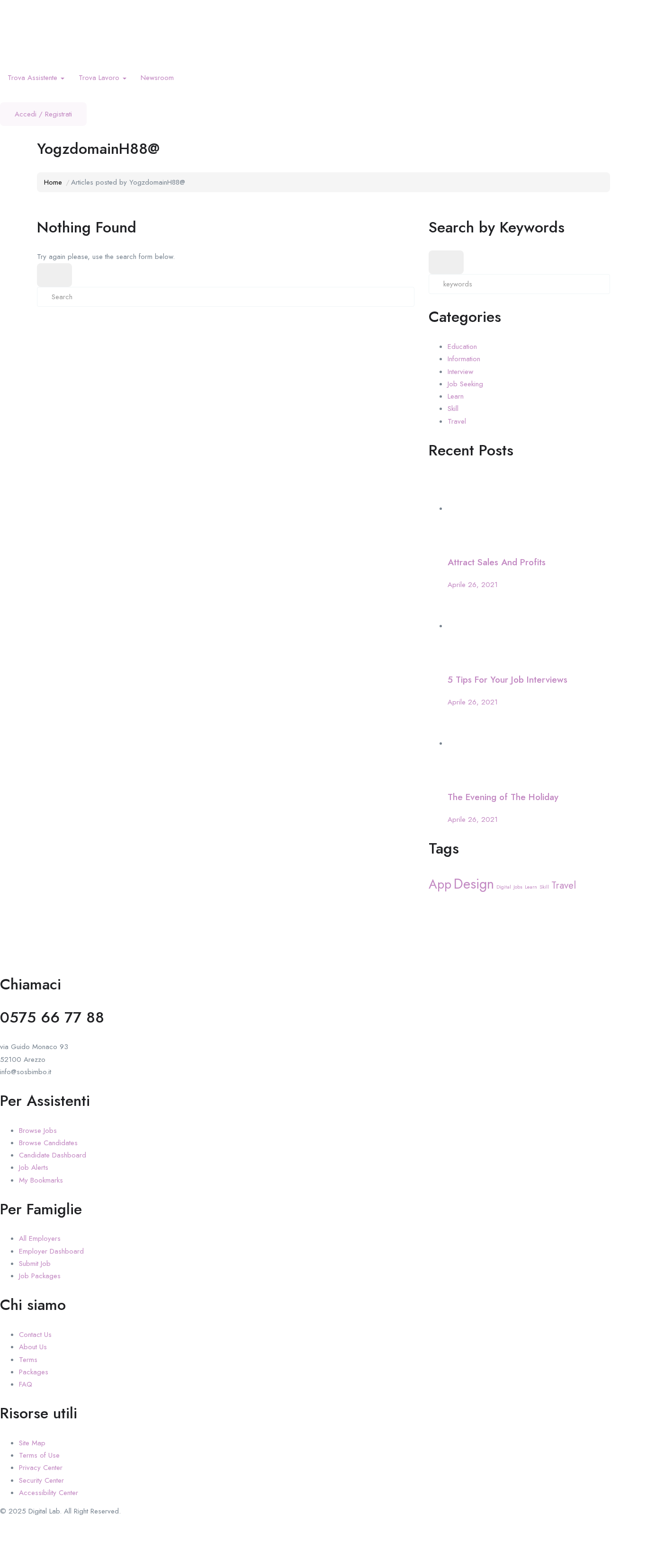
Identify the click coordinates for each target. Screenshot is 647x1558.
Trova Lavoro (100, 77)
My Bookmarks (41, 1180)
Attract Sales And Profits (497, 562)
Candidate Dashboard (52, 1155)
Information (464, 359)
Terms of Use (39, 1455)
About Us (33, 1347)
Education (462, 346)
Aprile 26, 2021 (473, 584)
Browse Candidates (48, 1143)
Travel (457, 421)
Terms (28, 1359)
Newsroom (157, 77)
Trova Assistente (34, 77)
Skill (453, 408)
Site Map (32, 1443)
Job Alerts (33, 1167)
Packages (33, 1372)
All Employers (40, 1238)
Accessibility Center (48, 1492)
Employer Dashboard (51, 1251)
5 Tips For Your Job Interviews (507, 679)
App (440, 884)
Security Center (41, 1480)
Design (474, 884)
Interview (460, 371)
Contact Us (35, 1334)
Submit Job (35, 1263)
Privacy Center (41, 1467)
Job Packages (40, 1276)
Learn (456, 396)
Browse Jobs (38, 1130)
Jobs (517, 886)
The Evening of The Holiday (503, 797)
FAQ (25, 1384)
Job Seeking (465, 384)
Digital (503, 886)
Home (53, 182)
